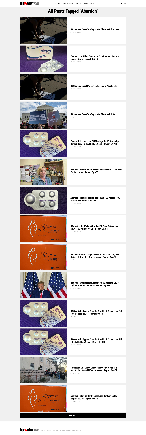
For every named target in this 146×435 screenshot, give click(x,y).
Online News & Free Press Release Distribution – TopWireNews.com (65, 430)
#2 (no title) (56, 3)
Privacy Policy (89, 3)
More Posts (73, 415)
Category (78, 3)
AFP (71, 32)
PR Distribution (68, 3)
